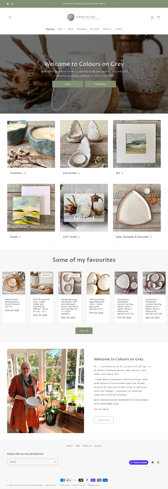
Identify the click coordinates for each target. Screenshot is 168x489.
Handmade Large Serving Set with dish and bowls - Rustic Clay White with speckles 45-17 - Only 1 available (69, 306)
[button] (10, 17)
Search (69, 445)
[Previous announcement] (54, 4)
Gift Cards (70, 237)
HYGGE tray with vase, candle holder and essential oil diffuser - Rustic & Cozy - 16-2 (41, 305)
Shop (67, 84)
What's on (87, 445)
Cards (14, 237)
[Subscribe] (55, 462)
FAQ (78, 445)
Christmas (70, 173)
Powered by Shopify (35, 485)
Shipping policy (94, 485)
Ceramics (16, 173)
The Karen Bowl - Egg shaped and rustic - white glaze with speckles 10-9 (97, 304)
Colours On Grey (20, 485)
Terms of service (79, 485)
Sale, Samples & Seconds (132, 237)
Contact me (104, 419)
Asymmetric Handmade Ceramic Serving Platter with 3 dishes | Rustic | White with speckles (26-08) (154, 306)
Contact (98, 445)
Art (118, 173)
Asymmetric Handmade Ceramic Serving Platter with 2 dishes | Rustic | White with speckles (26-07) (125, 306)
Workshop (100, 84)
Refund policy (51, 485)
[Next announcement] (114, 4)
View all (84, 330)
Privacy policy (64, 485)
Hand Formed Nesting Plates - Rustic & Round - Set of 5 (13, 303)
